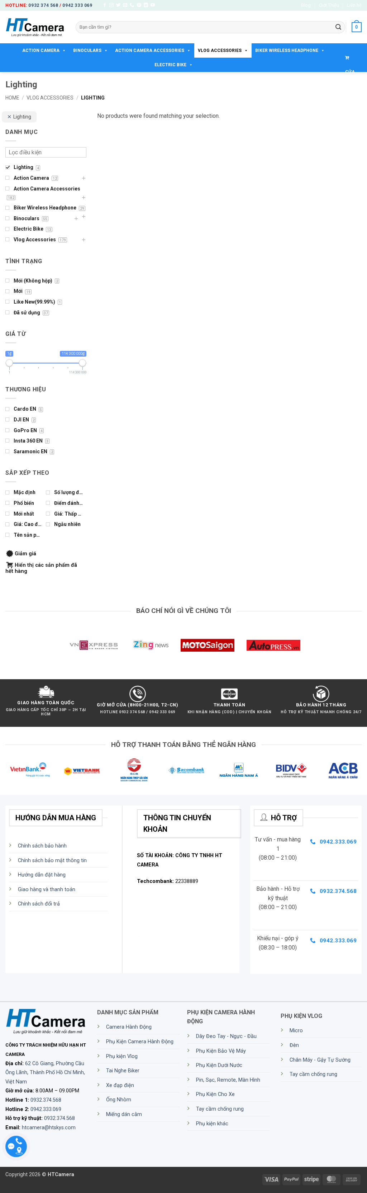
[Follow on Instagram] (111, 5)
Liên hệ (354, 5)
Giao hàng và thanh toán (46, 890)
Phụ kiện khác (212, 1124)
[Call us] (132, 5)
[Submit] (338, 27)
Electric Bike (170, 64)
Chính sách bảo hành (42, 846)
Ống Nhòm (118, 1100)
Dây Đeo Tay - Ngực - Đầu (226, 1036)
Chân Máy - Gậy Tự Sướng (320, 1060)
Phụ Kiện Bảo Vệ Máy (221, 1051)
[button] (357, 27)
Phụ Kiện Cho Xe (215, 1094)
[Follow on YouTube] (153, 5)
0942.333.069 (45, 1109)
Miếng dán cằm (124, 1114)
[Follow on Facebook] (105, 5)
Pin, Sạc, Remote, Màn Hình (228, 1080)
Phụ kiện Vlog (122, 1056)
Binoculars (87, 50)
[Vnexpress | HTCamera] (93, 645)
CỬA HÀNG (352, 57)
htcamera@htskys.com (49, 1128)
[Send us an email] (125, 5)
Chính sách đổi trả (39, 904)
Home (12, 98)
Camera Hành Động (129, 1027)
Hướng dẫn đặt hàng (42, 875)
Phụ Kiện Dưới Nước (219, 1065)
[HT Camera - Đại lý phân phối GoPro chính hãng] (35, 27)
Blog (306, 5)
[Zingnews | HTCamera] (150, 645)
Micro (296, 1031)
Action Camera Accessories (149, 50)
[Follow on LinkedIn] (146, 5)
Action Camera (40, 50)
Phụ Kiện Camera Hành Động (139, 1042)
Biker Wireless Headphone (286, 50)
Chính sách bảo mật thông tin (52, 861)
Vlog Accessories (220, 50)
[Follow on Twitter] (118, 5)
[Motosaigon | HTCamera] (207, 645)
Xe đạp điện (120, 1085)
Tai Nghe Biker (122, 1071)
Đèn (294, 1045)
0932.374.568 (45, 1100)
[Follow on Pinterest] (139, 5)
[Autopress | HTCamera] (273, 645)
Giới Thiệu (329, 5)
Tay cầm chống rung (220, 1109)
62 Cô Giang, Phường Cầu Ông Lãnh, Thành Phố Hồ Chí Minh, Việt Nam (45, 1073)
